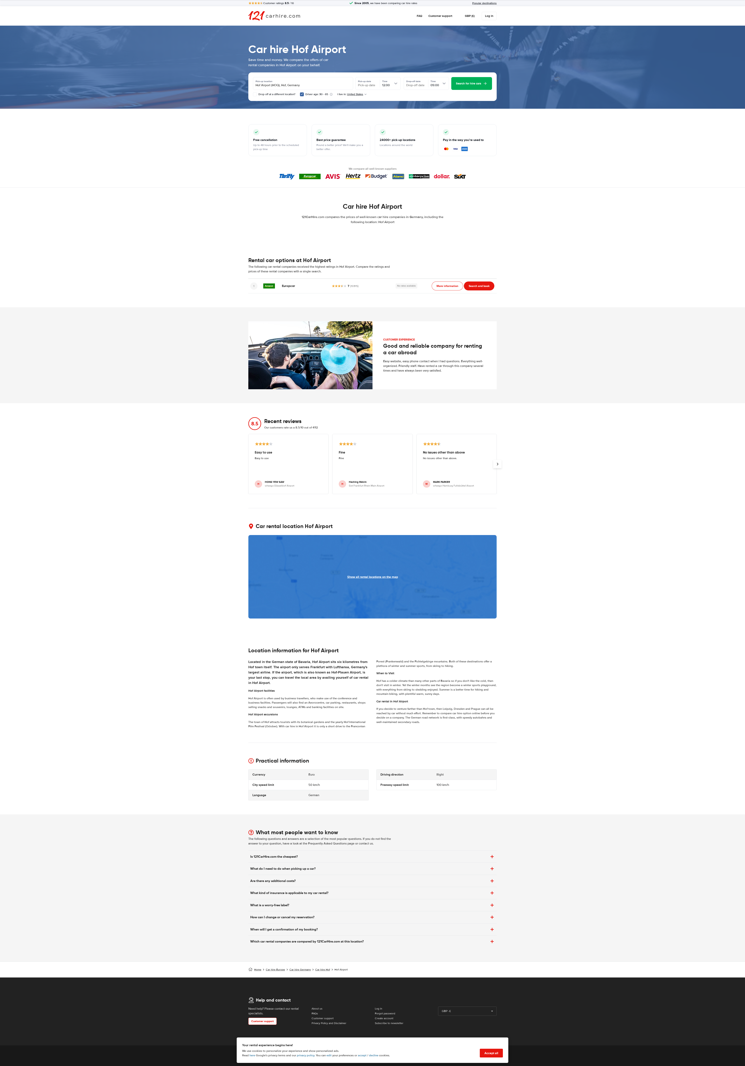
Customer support (440, 16)
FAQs (315, 1013)
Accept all (491, 1053)
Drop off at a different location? (276, 94)
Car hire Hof (322, 969)
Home (257, 969)
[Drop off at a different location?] (255, 94)
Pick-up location (264, 81)
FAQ (419, 16)
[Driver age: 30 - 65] (302, 94)
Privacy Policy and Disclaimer (329, 1023)
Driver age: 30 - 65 (316, 94)
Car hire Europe (275, 969)
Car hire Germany (300, 969)
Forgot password (385, 1013)
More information (447, 286)
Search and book (479, 286)
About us (317, 1008)
